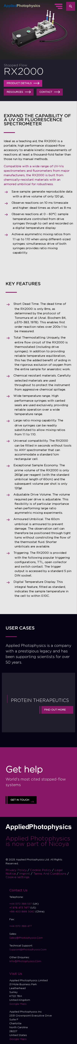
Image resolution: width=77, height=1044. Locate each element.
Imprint (25, 873)
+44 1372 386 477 (20, 926)
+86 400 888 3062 (22, 911)
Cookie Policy (41, 870)
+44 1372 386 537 (21, 903)
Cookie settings (17, 877)
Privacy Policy (17, 870)
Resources (15, 92)
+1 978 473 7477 (19, 907)
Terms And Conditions (50, 873)
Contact (45, 92)
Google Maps (18, 1004)
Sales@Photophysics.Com (26, 938)
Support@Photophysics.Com (28, 949)
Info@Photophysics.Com (25, 961)
